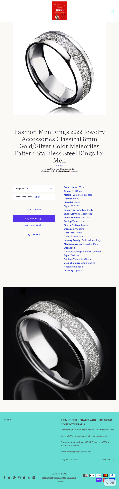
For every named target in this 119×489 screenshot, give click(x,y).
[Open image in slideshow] (59, 68)
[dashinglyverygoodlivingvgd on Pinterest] (14, 477)
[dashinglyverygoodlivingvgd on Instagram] (19, 477)
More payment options (34, 225)
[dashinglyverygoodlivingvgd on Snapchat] (24, 477)
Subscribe (106, 460)
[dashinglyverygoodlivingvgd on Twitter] (9, 477)
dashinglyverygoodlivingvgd (54, 477)
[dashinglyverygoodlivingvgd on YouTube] (34, 477)
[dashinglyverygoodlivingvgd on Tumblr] (29, 477)
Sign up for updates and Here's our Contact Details (86, 422)
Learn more (74, 171)
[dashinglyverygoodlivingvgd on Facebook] (4, 477)
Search (8, 420)
